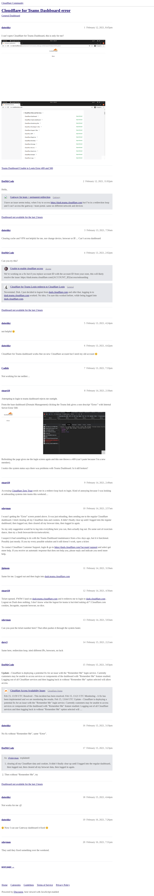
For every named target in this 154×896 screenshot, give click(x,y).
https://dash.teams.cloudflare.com (66, 202)
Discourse (18, 892)
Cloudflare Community (12, 3)
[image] (53, 433)
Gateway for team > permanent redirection (30, 197)
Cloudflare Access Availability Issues (27, 690)
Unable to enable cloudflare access (26, 268)
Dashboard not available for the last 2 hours (22, 217)
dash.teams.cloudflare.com (16, 295)
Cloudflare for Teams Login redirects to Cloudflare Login (37, 286)
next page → (8, 867)
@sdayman (13, 758)
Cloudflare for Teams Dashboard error (36, 10)
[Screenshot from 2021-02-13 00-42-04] (53, 130)
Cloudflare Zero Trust (22, 490)
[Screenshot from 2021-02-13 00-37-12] (53, 69)
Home (5, 885)
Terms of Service (45, 885)
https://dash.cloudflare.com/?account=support (75, 547)
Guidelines (29, 885)
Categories (16, 885)
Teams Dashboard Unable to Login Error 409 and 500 (27, 168)
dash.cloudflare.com (58, 292)
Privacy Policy (63, 885)
